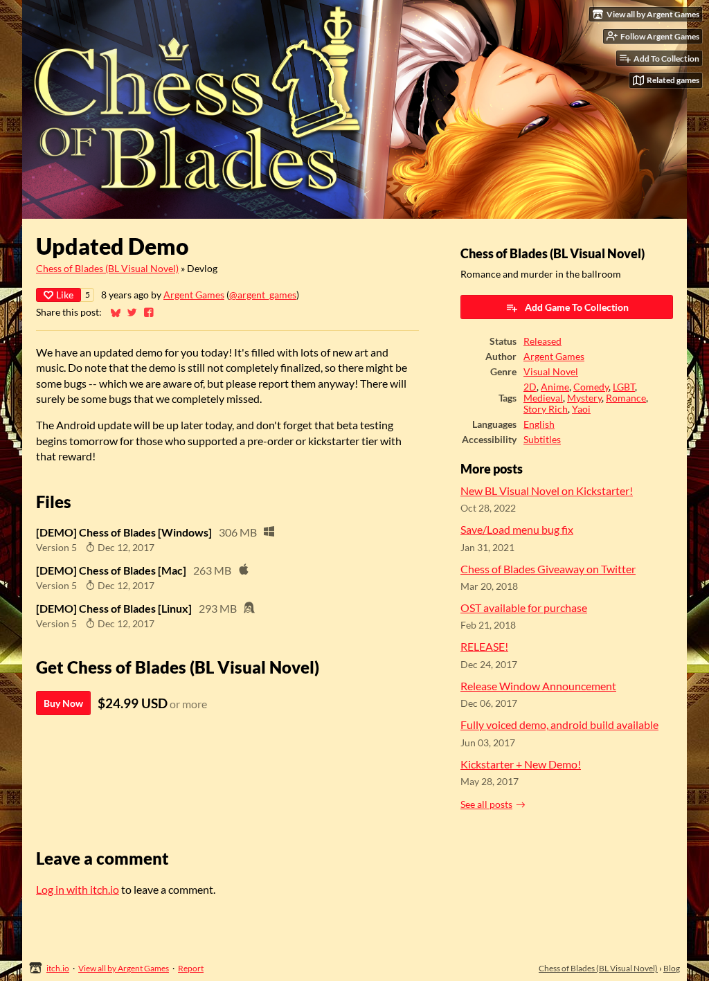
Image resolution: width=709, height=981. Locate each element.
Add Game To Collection (577, 307)
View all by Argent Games (123, 968)
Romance (626, 398)
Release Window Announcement (538, 685)
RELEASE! (484, 646)
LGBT (624, 387)
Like (64, 294)
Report (191, 968)
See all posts (486, 804)
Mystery (584, 398)
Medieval (543, 398)
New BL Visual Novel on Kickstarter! (546, 490)
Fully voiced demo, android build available (559, 724)
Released (542, 341)
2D (530, 387)
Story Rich (545, 409)
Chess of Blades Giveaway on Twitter (548, 568)
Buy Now (63, 703)
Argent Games (193, 294)
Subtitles (542, 439)
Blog (671, 968)
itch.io (57, 968)
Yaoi (581, 409)
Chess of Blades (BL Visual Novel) (107, 268)
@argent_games (262, 294)
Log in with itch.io (77, 889)
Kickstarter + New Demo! (520, 764)
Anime (555, 387)
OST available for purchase (523, 607)
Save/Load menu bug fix (516, 529)
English (539, 424)
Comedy (591, 387)
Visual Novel (550, 371)
